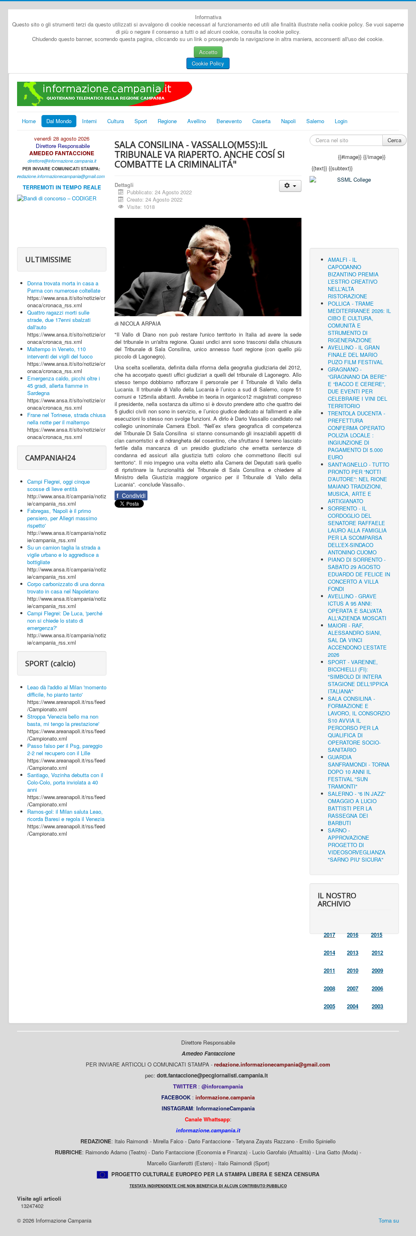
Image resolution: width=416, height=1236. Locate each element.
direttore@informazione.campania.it (62, 161)
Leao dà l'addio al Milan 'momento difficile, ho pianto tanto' (66, 690)
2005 (329, 1006)
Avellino (196, 121)
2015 (376, 934)
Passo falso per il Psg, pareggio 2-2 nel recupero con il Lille (64, 749)
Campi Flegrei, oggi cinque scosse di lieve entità (58, 485)
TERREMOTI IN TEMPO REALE (62, 187)
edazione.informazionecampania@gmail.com (62, 176)
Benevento (229, 121)
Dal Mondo (59, 121)
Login (341, 121)
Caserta (261, 121)
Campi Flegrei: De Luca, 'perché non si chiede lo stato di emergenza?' (64, 620)
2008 (329, 988)
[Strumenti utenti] (290, 186)
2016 (352, 934)
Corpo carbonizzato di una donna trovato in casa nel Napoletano (65, 587)
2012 (377, 952)
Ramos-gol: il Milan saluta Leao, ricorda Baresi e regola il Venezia (65, 815)
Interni (89, 121)
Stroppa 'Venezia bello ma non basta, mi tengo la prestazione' (63, 720)
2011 (329, 970)
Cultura (115, 121)
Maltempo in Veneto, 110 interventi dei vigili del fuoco (60, 352)
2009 (377, 970)
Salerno (315, 121)
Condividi (131, 495)
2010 (352, 970)
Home (29, 121)
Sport (140, 121)
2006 (377, 988)
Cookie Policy (208, 63)
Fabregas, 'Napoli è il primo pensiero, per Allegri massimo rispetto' (62, 518)
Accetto (208, 52)
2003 (377, 1006)
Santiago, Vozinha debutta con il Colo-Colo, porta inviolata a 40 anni (65, 782)
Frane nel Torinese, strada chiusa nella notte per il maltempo (66, 418)
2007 (352, 988)
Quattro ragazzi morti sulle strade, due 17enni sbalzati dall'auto (59, 319)
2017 (329, 934)
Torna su (389, 1220)
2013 (352, 952)
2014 (329, 952)
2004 (352, 1006)
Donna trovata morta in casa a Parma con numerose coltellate (63, 286)
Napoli (288, 121)
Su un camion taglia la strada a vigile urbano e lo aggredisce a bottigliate (63, 554)
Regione (167, 121)
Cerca (394, 140)
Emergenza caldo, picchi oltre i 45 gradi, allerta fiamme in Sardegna (63, 385)
